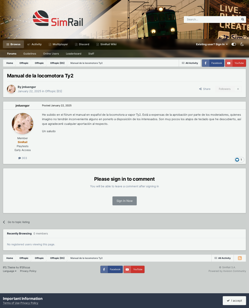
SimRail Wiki (108, 44)
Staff (91, 53)
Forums (11, 53)
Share (206, 88)
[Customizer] (234, 44)
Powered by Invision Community (227, 271)
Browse (15, 44)
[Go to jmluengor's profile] (11, 89)
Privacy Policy (28, 271)
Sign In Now (125, 201)
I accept (236, 300)
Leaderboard (73, 53)
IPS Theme (9, 267)
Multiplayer (60, 44)
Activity (36, 44)
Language (9, 271)
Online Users (51, 53)
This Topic (228, 19)
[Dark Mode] (242, 44)
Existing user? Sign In (211, 44)
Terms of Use (11, 303)
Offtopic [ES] (53, 91)
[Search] (242, 19)
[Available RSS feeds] (240, 258)
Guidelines (29, 53)
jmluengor (29, 87)
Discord (83, 44)
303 (24, 158)
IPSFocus (25, 267)
